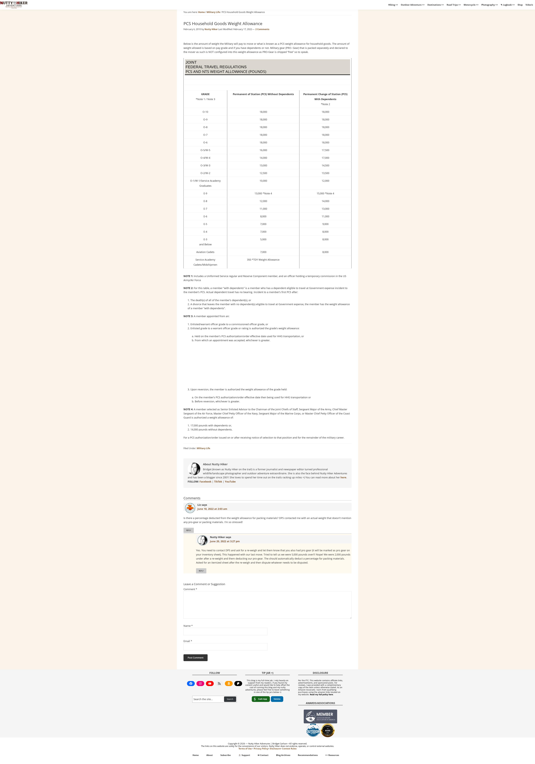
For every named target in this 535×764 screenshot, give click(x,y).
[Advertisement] (267, 365)
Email (187, 641)
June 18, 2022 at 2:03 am (212, 508)
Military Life (203, 448)
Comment (190, 589)
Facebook (205, 481)
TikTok (218, 481)
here (343, 477)
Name (188, 625)
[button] (261, 699)
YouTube (230, 481)
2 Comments (262, 29)
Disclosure (275, 748)
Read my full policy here (321, 694)
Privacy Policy (261, 748)
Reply (188, 530)
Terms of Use (245, 748)
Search (230, 699)
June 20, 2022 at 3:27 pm (225, 541)
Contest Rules (289, 748)
